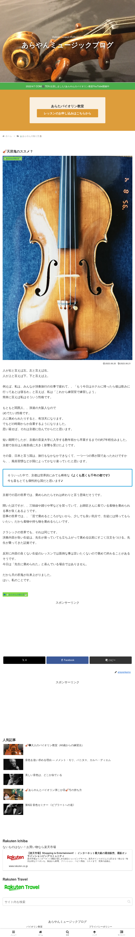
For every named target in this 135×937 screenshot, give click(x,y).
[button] (111, 660)
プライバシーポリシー (100, 926)
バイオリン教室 (34, 926)
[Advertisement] (67, 708)
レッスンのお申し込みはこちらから (67, 113)
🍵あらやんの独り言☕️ (16, 594)
